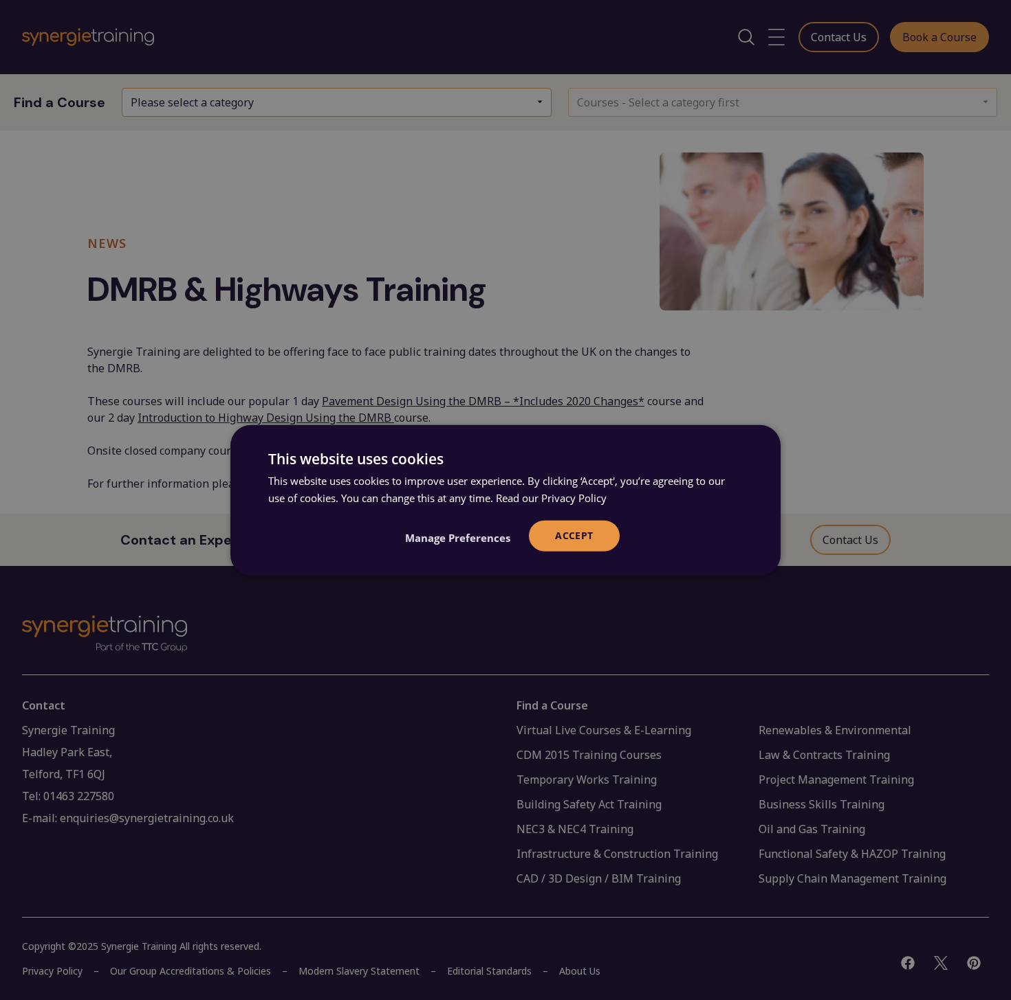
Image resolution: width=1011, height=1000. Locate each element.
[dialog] (505, 500)
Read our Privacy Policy (551, 498)
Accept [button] (574, 535)
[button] (457, 537)
